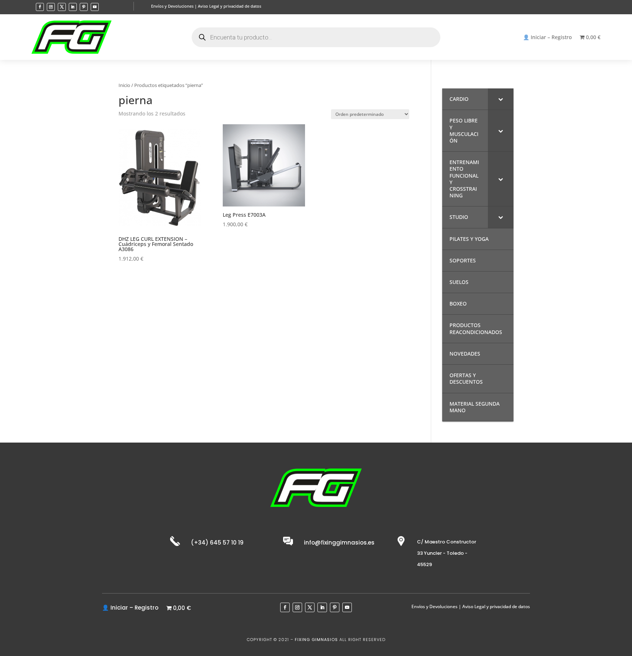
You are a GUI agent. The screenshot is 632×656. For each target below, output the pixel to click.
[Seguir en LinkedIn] (73, 7)
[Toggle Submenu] (501, 99)
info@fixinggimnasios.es (339, 542)
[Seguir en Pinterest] (84, 7)
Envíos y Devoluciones (172, 6)
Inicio (124, 85)
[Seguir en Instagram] (51, 7)
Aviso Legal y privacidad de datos (229, 6)
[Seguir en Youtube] (95, 7)
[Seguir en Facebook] (40, 7)
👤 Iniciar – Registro (547, 38)
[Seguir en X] (62, 7)
